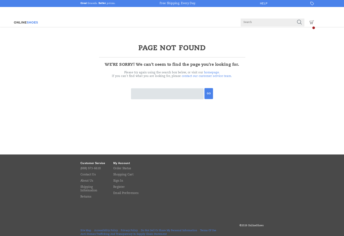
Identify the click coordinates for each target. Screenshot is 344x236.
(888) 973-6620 (90, 168)
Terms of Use (208, 230)
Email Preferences (126, 193)
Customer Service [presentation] (92, 163)
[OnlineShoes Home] (26, 22)
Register (119, 187)
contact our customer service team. (207, 76)
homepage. (212, 72)
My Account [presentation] (121, 163)
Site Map (85, 230)
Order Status (122, 168)
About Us (86, 181)
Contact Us (88, 174)
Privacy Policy (129, 230)
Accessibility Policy (106, 230)
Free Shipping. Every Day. (178, 3)
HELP (264, 3)
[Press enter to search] (299, 23)
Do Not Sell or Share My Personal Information (169, 230)
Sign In (118, 181)
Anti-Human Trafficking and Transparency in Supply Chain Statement (123, 234)
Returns (85, 197)
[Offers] (312, 3)
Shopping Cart (123, 174)
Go (209, 93)
